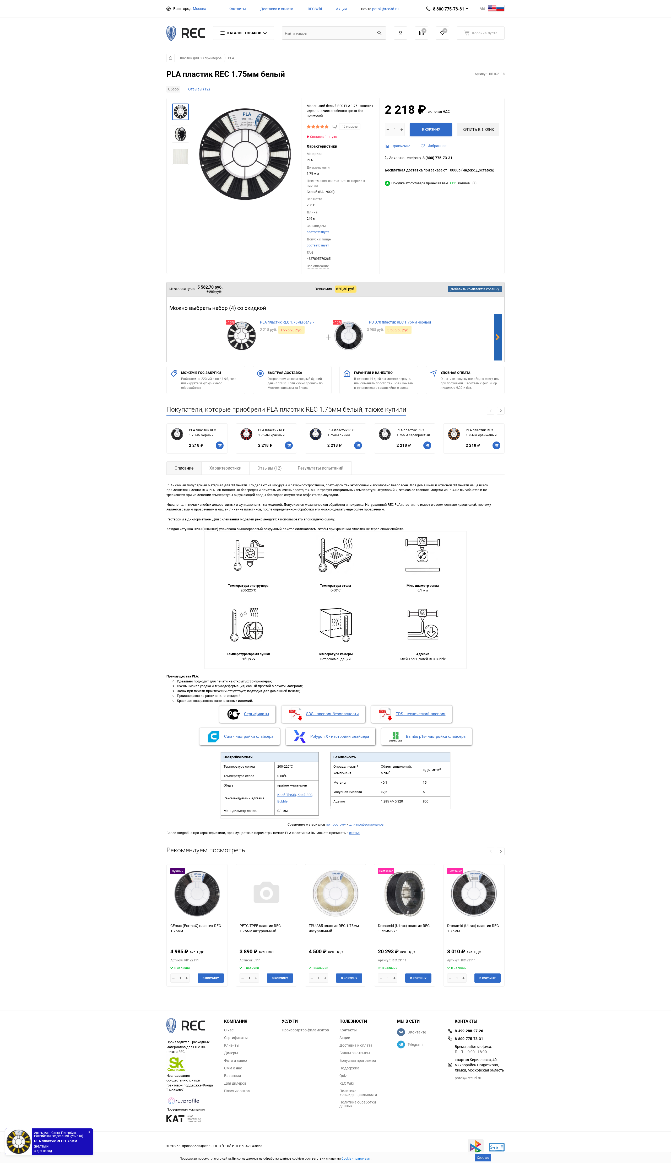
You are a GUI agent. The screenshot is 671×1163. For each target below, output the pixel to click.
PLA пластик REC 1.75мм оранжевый (481, 432)
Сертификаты (236, 1038)
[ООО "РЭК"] (191, 1026)
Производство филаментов (305, 1030)
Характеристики (225, 468)
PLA (231, 58)
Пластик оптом (237, 1091)
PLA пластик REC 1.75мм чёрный (202, 432)
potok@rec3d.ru (385, 8)
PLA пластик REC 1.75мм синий (340, 432)
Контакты (237, 8)
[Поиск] (379, 33)
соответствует (318, 231)
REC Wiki (315, 8)
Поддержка (349, 1068)
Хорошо (483, 1157)
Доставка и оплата (276, 8)
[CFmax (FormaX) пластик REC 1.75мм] (197, 893)
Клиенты (231, 1045)
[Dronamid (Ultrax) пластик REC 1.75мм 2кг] (404, 893)
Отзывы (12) (199, 89)
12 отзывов (350, 126)
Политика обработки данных (357, 1104)
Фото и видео (235, 1060)
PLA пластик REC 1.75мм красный (271, 432)
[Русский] (500, 9)
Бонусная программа (357, 1060)
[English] (492, 9)
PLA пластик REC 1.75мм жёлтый (55, 1143)
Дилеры (231, 1053)
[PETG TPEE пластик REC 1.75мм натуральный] (266, 893)
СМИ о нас (233, 1068)
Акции (341, 8)
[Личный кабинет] (400, 33)
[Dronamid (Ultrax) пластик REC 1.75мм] (473, 893)
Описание (184, 468)
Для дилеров (235, 1083)
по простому (336, 824)
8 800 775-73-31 (448, 9)
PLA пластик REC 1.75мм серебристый (413, 432)
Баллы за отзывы (354, 1053)
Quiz (343, 1076)
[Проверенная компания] (183, 1104)
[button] (501, 410)
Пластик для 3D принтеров (199, 58)
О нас (229, 1030)
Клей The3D (286, 794)
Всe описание (318, 265)
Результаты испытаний (320, 468)
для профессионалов (366, 824)
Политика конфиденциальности (358, 1092)
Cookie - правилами (356, 1158)
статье (354, 832)
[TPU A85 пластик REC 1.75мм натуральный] (335, 893)
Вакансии (232, 1076)
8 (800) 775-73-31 (437, 158)
